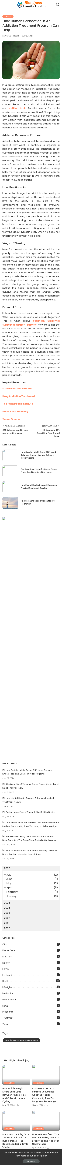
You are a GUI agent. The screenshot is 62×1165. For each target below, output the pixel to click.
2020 (7, 928)
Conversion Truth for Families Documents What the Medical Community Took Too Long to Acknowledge (44, 1095)
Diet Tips (7, 956)
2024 (7, 907)
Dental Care (8, 950)
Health (8, 16)
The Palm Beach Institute (17, 403)
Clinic (5, 944)
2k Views (6, 36)
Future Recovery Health (17, 388)
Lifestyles (7, 987)
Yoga (5, 1024)
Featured (7, 975)
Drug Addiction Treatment (18, 396)
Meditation (8, 993)
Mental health (9, 999)
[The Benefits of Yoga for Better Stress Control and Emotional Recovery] (10, 471)
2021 (7, 923)
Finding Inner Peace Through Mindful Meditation (30, 812)
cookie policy (40, 1155)
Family (5, 969)
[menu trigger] (6, 4)
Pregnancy (8, 1011)
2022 (7, 918)
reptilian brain (17, 108)
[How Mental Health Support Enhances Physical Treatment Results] (10, 487)
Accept (31, 1161)
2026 (7, 868)
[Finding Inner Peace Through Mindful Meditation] (10, 503)
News (5, 1005)
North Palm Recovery (15, 411)
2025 (7, 902)
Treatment (7, 1018)
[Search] (58, 4)
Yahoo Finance (11, 419)
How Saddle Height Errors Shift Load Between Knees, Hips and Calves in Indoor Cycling (38, 455)
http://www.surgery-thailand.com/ (21, 1040)
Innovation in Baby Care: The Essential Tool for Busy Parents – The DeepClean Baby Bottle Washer (16, 1141)
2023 (7, 912)
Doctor (6, 962)
